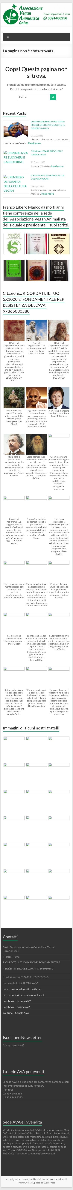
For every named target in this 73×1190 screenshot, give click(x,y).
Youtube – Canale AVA (16, 1012)
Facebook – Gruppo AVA (17, 1000)
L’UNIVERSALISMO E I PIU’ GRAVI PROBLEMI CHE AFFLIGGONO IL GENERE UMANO (48, 125)
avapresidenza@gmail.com (26, 989)
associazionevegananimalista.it (26, 995)
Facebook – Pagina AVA (16, 1006)
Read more (34, 143)
